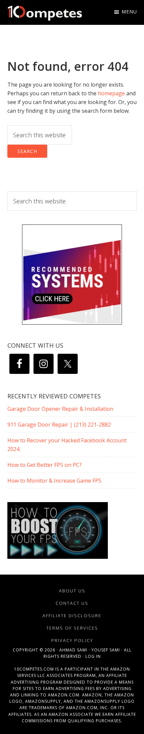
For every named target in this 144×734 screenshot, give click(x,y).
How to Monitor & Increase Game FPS (54, 480)
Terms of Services (72, 628)
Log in (93, 656)
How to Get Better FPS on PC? (44, 465)
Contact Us (72, 603)
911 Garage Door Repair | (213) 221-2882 (59, 424)
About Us (72, 591)
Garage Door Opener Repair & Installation (60, 408)
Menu (129, 11)
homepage (111, 93)
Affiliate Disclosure (72, 616)
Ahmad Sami (73, 650)
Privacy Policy (72, 640)
